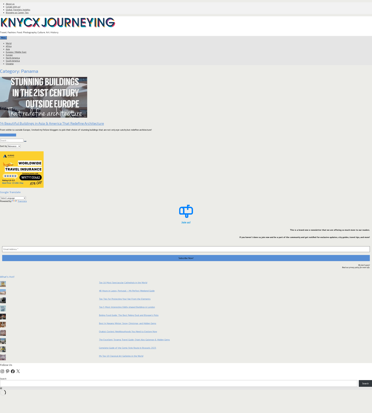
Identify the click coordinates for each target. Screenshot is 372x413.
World (8, 43)
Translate (22, 201)
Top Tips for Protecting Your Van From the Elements (125, 298)
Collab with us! (13, 6)
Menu (3, 37)
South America (13, 60)
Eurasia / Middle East (16, 52)
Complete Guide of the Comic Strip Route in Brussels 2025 (127, 347)
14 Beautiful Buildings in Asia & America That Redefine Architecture (52, 123)
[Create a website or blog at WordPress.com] (1, 388)
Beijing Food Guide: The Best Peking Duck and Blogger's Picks (129, 315)
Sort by (3, 146)
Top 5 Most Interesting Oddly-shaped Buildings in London (127, 307)
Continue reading (8, 135)
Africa (8, 46)
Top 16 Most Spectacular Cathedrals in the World (123, 282)
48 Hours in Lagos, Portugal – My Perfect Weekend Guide (127, 290)
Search (3, 378)
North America (13, 57)
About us (10, 3)
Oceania (10, 63)
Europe (9, 54)
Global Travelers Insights (18, 9)
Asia (8, 49)
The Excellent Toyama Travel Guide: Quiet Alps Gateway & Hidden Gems (134, 339)
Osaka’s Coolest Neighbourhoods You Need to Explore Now (128, 331)
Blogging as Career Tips (17, 12)
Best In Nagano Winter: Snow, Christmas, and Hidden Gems (127, 323)
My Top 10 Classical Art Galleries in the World (121, 355)
